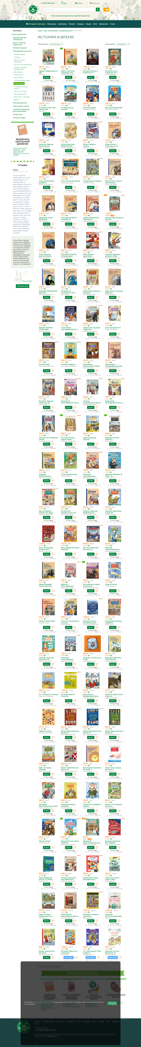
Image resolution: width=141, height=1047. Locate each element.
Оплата (72, 24)
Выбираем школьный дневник (22, 141)
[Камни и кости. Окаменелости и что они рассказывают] (48, 900)
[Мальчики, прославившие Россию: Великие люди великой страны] (70, 643)
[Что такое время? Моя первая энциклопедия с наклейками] (92, 937)
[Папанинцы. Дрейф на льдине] (92, 790)
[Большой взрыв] (92, 93)
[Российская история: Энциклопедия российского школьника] (92, 570)
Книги (45, 30)
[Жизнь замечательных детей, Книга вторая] (114, 717)
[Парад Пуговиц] (48, 717)
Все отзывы (27, 281)
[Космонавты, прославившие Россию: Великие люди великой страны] (70, 313)
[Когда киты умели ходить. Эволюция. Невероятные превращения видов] (114, 863)
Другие (16, 100)
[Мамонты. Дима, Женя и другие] (114, 680)
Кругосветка (18, 77)
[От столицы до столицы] (48, 680)
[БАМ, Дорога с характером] (92, 240)
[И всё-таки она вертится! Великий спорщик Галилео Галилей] (48, 240)
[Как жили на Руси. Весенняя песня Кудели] (114, 937)
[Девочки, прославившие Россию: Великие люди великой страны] (70, 570)
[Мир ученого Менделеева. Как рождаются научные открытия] (92, 680)
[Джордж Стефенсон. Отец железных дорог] (114, 643)
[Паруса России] (114, 570)
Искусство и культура (22, 97)
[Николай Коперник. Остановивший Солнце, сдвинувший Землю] (70, 240)
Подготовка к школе (21, 106)
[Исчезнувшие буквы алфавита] (114, 607)
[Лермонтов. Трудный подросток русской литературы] (92, 313)
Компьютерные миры (22, 80)
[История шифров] (70, 350)
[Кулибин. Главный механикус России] (48, 387)
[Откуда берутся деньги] (92, 167)
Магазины (51, 24)
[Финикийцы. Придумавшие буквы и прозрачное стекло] (114, 350)
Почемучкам (18, 75)
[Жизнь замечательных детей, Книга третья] (92, 717)
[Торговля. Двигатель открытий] (114, 497)
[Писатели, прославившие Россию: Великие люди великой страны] (92, 460)
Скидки (80, 24)
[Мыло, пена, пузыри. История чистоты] (114, 753)
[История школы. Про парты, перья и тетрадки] (48, 93)
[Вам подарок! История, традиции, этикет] (70, 533)
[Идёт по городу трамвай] (48, 753)
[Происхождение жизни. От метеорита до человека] (48, 863)
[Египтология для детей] (70, 167)
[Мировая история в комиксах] (92, 900)
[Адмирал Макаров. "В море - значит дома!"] (114, 460)
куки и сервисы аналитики (42, 1002)
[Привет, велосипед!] (48, 607)
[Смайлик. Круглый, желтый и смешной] (48, 643)
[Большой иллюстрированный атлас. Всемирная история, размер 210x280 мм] (114, 900)
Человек (17, 57)
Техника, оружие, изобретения (20, 68)
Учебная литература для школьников (21, 110)
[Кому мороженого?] (114, 313)
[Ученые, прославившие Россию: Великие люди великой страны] (92, 387)
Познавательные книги (22, 51)
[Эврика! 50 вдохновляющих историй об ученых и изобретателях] (92, 827)
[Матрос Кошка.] (48, 827)
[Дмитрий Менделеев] (114, 93)
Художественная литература (19, 38)
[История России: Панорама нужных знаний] (92, 607)
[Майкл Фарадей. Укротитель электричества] (48, 570)
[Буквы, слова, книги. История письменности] (48, 937)
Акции (88, 24)
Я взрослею (17, 114)
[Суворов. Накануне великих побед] (114, 240)
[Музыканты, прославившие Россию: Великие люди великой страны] (70, 387)
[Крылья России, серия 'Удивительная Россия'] (70, 827)
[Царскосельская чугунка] (92, 423)
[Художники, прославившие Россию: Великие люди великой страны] (114, 387)
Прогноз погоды (20, 91)
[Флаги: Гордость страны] (92, 130)
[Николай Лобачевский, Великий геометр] (48, 277)
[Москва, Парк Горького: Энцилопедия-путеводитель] (114, 203)
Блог (95, 24)
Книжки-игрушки (20, 48)
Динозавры (18, 72)
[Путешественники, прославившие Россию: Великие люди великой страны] (70, 863)
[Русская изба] (48, 350)
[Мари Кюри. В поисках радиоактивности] (114, 277)
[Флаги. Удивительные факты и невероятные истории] (70, 753)
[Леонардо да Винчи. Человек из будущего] (70, 203)
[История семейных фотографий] (114, 827)
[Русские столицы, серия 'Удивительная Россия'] (70, 423)
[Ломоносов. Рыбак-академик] (48, 167)
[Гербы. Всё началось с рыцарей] (92, 277)
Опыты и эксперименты (23, 64)
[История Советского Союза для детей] (70, 937)
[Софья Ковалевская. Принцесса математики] (92, 203)
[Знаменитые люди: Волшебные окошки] (92, 863)
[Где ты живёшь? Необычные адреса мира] (48, 497)
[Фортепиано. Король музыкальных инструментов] (114, 167)
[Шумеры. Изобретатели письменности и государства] (48, 460)
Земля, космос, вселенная (19, 61)
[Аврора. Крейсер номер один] (48, 313)
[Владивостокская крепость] (114, 423)
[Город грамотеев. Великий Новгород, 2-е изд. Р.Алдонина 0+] (70, 130)
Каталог (80, 3)
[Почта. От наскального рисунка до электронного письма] (70, 607)
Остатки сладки (19, 118)
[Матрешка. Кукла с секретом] (70, 790)
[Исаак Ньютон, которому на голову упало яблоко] (114, 130)
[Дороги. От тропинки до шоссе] (114, 790)
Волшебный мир (20, 94)
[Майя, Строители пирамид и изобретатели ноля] (70, 57)
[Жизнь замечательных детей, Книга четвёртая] (70, 717)
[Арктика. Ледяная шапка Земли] (48, 130)
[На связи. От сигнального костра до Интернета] (70, 277)
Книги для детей (19, 34)
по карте (41, 68)
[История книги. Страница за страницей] (114, 57)
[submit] (98, 9)
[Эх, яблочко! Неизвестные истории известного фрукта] (70, 497)
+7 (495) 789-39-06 (48, 3)
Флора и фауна (19, 54)
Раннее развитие (20, 103)
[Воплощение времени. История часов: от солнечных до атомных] (92, 753)
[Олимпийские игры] (70, 460)
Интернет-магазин (36, 24)
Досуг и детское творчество (19, 44)
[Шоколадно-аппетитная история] (92, 350)
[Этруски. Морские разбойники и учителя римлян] (92, 497)
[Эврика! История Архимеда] (48, 203)
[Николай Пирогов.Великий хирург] (114, 533)
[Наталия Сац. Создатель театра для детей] (48, 423)
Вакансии (103, 24)
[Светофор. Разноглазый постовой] (48, 790)
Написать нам (22, 286)
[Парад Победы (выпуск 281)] (48, 57)
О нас (112, 24)
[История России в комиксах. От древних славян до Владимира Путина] (92, 57)
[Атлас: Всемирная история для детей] (48, 533)
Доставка (62, 24)
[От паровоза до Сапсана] (70, 93)
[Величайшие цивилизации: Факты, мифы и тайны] (70, 900)
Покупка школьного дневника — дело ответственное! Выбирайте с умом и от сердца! (21, 151)
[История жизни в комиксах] (70, 680)
